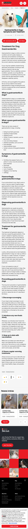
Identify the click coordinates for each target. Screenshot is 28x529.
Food (3, 487)
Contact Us (17, 499)
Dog (12, 8)
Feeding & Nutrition (10, 371)
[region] (14, 518)
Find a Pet (4, 485)
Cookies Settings (14, 526)
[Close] (26, 510)
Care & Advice (5, 8)
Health (16, 8)
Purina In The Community (5, 502)
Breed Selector (18, 498)
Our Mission (5, 496)
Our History (5, 498)
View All (5, 422)
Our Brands (5, 488)
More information (13, 523)
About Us (4, 493)
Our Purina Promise (7, 499)
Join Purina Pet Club (20, 496)
